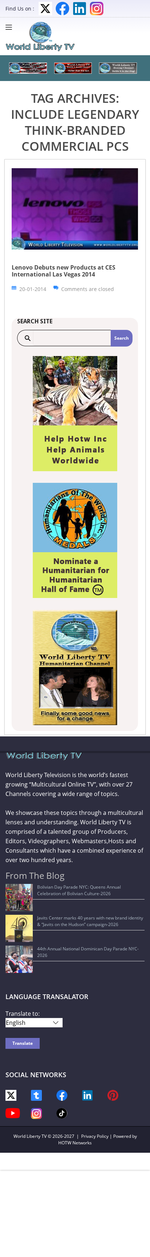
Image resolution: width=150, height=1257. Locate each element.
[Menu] (10, 27)
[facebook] (61, 1095)
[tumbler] (36, 1095)
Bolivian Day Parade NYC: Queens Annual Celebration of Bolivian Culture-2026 (79, 890)
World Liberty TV (30, 1136)
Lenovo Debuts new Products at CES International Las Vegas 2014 (63, 270)
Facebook (62, 8)
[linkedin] (87, 1095)
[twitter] (10, 1095)
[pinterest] (112, 1095)
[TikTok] (61, 1112)
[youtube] (12, 1112)
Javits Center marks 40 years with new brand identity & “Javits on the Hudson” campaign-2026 (90, 921)
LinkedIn (79, 8)
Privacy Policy (94, 1136)
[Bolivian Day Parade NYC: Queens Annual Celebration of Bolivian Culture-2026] (19, 897)
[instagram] (36, 1113)
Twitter (45, 8)
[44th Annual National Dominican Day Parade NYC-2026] (19, 959)
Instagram (96, 8)
